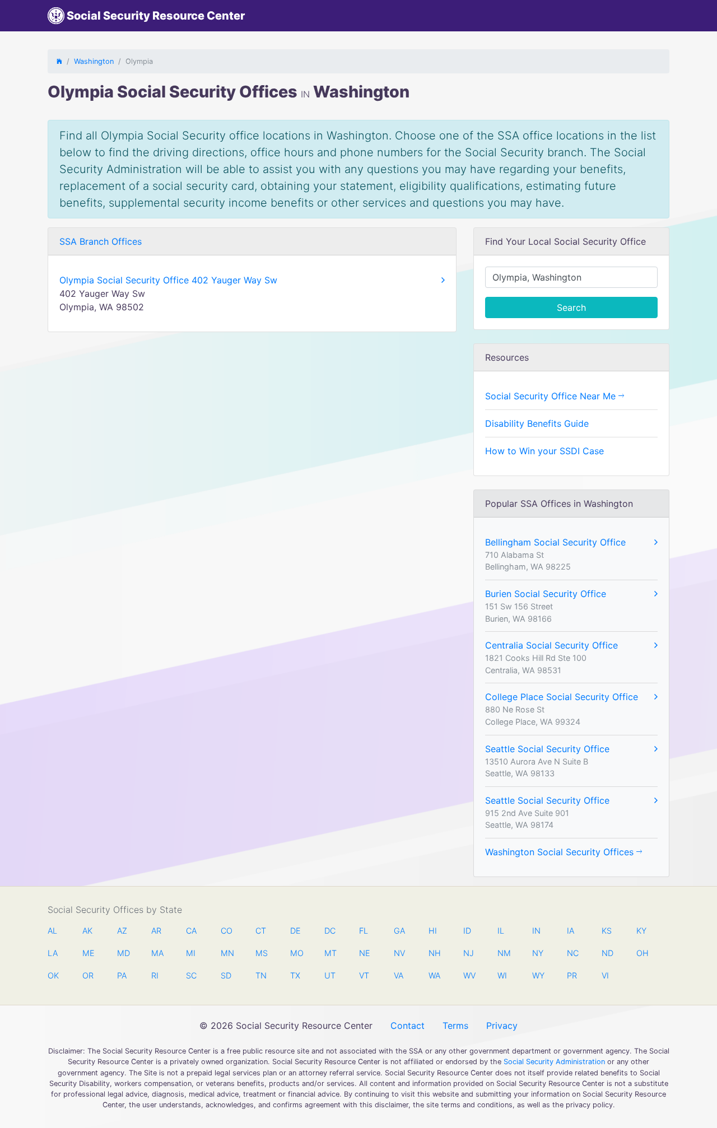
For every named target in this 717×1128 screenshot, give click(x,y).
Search (571, 307)
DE (295, 930)
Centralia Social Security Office (551, 645)
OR (88, 975)
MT (330, 953)
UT (330, 975)
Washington (94, 61)
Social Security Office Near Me (551, 396)
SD (226, 975)
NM (503, 953)
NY (537, 953)
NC (572, 953)
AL (52, 930)
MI (190, 953)
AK (87, 930)
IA (570, 930)
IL (500, 930)
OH (642, 953)
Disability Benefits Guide (537, 423)
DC (330, 930)
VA (398, 975)
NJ (468, 953)
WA (434, 975)
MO (295, 953)
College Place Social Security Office (561, 696)
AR (156, 930)
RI (155, 975)
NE (364, 953)
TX (295, 975)
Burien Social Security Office (545, 593)
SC (191, 975)
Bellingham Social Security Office (555, 542)
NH (434, 953)
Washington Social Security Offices (560, 851)
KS (607, 930)
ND (607, 953)
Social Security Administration (554, 1061)
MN (226, 953)
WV (468, 975)
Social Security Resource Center (154, 15)
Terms (455, 1025)
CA (191, 930)
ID (467, 930)
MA (156, 953)
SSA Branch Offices (100, 241)
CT (260, 930)
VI (605, 975)
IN (536, 930)
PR (572, 975)
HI (433, 930)
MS (261, 953)
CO (226, 930)
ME (88, 953)
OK (53, 975)
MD (122, 953)
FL (363, 930)
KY (641, 930)
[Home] (59, 61)
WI (502, 975)
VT (364, 975)
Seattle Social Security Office (547, 748)
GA (399, 930)
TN (261, 975)
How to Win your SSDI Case (544, 450)
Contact (407, 1025)
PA (122, 975)
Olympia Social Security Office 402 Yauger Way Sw (168, 280)
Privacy (502, 1025)
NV (399, 953)
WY (537, 975)
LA (53, 953)
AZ (122, 930)
